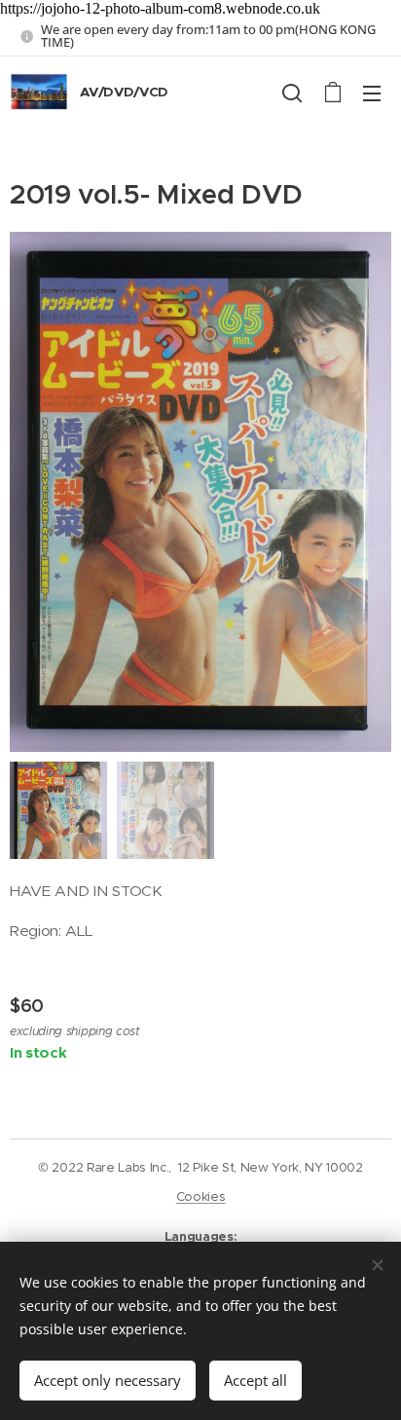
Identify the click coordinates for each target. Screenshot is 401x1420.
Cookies (201, 1196)
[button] (292, 92)
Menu (371, 92)
